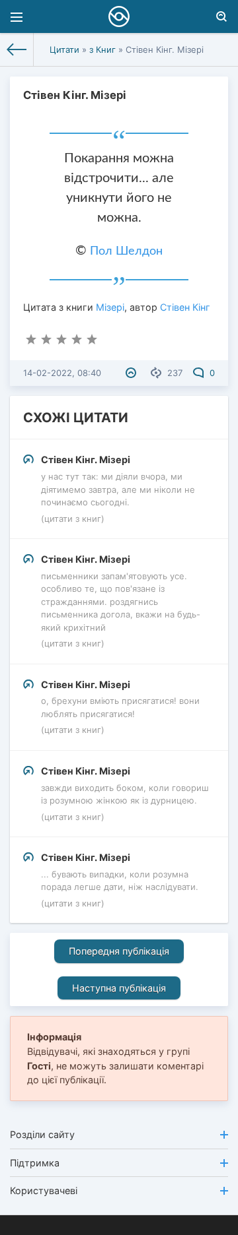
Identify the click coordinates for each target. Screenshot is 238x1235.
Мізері (110, 307)
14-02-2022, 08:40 (62, 372)
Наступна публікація (119, 988)
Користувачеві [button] (43, 1190)
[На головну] (17, 49)
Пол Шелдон (126, 251)
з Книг (102, 49)
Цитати (64, 49)
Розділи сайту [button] (42, 1134)
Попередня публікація (119, 951)
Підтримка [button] (35, 1162)
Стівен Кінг (185, 307)
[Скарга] (132, 372)
